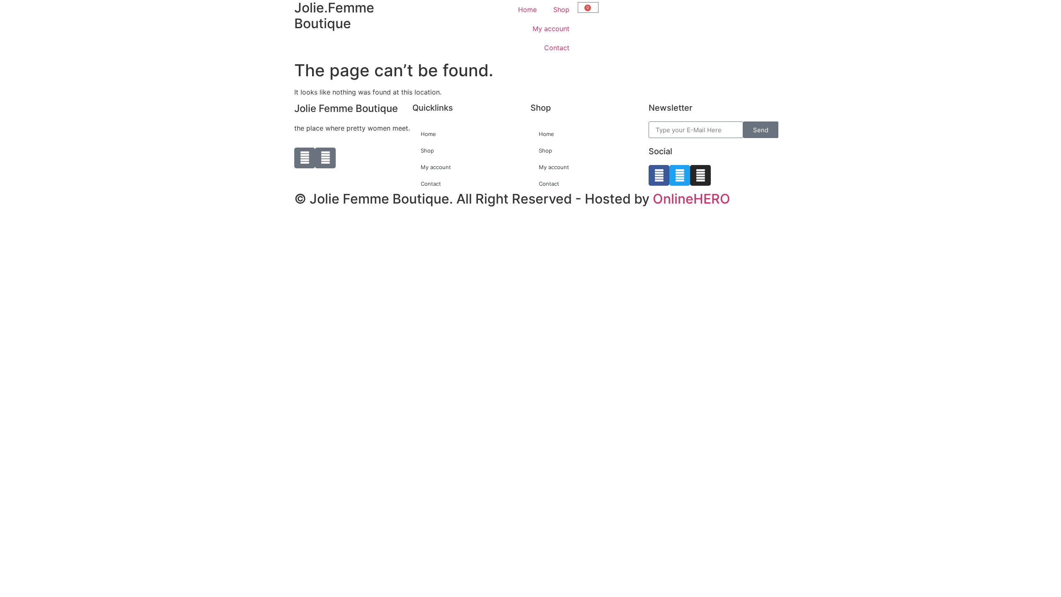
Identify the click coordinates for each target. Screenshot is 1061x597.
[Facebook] (659, 175)
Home (527, 9)
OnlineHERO (691, 199)
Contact (556, 48)
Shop (561, 9)
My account (551, 28)
